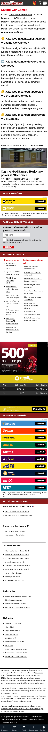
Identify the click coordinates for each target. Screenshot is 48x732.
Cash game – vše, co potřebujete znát (17, 566)
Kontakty (10, 717)
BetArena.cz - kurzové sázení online (11, 265)
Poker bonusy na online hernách (15, 604)
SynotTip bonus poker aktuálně (15, 531)
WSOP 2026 (9, 645)
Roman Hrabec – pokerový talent (16, 649)
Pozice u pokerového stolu (13, 573)
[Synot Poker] (18, 372)
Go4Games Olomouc (20, 14)
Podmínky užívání (37, 717)
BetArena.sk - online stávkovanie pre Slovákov (12, 312)
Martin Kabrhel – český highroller (16, 656)
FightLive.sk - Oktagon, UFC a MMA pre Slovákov (12, 321)
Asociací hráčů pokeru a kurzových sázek (30, 683)
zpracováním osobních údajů (26, 240)
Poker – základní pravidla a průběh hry (17, 551)
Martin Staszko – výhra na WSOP (16, 653)
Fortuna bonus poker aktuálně (15, 535)
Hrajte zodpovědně (7, 688)
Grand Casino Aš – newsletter (14, 642)
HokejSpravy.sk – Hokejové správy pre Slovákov (12, 329)
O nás (3, 717)
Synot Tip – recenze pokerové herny (17, 512)
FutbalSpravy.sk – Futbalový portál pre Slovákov (31, 305)
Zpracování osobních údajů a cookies (14, 719)
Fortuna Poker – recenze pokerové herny (18, 515)
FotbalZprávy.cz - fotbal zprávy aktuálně (11, 280)
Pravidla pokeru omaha (12, 577)
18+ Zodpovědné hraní (36, 719)
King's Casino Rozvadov (13, 631)
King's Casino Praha (11, 634)
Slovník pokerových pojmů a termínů (17, 569)
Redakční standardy (22, 717)
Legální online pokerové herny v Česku (18, 596)
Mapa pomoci (25, 709)
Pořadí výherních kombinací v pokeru (17, 555)
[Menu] (45, 3)
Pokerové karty (10, 627)
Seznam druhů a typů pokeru (14, 580)
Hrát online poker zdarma (13, 600)
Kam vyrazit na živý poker (13, 623)
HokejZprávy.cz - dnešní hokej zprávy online (12, 289)
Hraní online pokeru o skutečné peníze (17, 607)
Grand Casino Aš (10, 638)
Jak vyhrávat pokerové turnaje (15, 562)
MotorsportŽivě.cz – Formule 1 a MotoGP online (12, 304)
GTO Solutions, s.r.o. (10, 722)
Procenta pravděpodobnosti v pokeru (17, 558)
